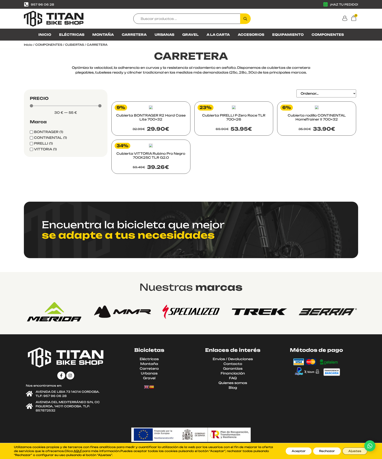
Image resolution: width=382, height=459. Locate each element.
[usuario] (344, 18)
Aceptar (299, 451)
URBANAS (164, 35)
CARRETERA (134, 35)
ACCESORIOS (251, 35)
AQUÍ (77, 451)
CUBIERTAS (74, 44)
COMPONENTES (328, 35)
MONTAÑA (103, 35)
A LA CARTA (218, 35)
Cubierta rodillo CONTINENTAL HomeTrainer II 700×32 (317, 117)
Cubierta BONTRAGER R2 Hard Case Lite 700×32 (151, 117)
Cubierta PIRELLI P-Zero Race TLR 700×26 (233, 117)
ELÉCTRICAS (71, 35)
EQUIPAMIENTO (288, 35)
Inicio (28, 44)
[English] (146, 387)
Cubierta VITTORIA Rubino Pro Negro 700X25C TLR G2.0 (150, 155)
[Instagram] (70, 375)
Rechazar (327, 451)
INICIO (44, 35)
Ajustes (354, 451)
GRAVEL (190, 35)
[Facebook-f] (61, 375)
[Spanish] (151, 387)
